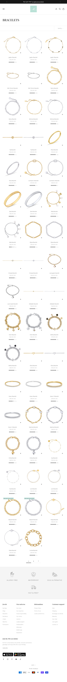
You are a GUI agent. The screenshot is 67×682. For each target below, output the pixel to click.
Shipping (54, 611)
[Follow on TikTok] (20, 659)
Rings (4, 611)
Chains (4, 619)
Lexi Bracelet (33, 489)
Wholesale (19, 627)
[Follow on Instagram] (7, 659)
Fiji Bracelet (13, 150)
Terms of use (37, 611)
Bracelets (5, 613)
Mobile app (19, 630)
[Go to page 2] (38, 561)
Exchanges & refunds (57, 613)
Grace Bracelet (12, 396)
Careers (18, 619)
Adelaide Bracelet (33, 304)
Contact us (55, 624)
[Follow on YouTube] (16, 659)
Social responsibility (21, 613)
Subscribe (5, 648)
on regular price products (38, 1)
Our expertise (20, 611)
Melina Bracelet (54, 334)
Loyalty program (20, 622)
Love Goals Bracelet (13, 304)
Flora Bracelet (54, 150)
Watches (5, 622)
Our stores (19, 616)
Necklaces (5, 616)
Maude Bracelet (12, 519)
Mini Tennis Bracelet (12, 88)
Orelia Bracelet (12, 458)
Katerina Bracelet (33, 427)
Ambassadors (19, 624)
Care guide (55, 622)
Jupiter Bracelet (13, 57)
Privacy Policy (37, 608)
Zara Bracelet (12, 211)
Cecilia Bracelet (33, 550)
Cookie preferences (39, 613)
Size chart (54, 619)
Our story (18, 608)
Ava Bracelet (54, 458)
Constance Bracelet (33, 180)
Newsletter (19, 632)
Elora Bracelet (33, 365)
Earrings (5, 608)
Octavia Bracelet (12, 273)
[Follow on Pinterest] (12, 659)
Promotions (5, 624)
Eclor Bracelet (12, 334)
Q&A (53, 608)
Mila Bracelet (54, 211)
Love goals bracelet (54, 273)
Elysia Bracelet (33, 242)
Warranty (54, 616)
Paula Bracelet (54, 519)
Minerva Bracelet (33, 119)
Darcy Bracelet (54, 88)
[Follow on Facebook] (3, 659)
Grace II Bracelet (54, 396)
